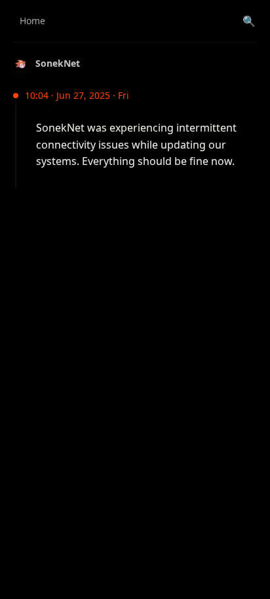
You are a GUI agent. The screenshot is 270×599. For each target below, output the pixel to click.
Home (32, 20)
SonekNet (57, 63)
